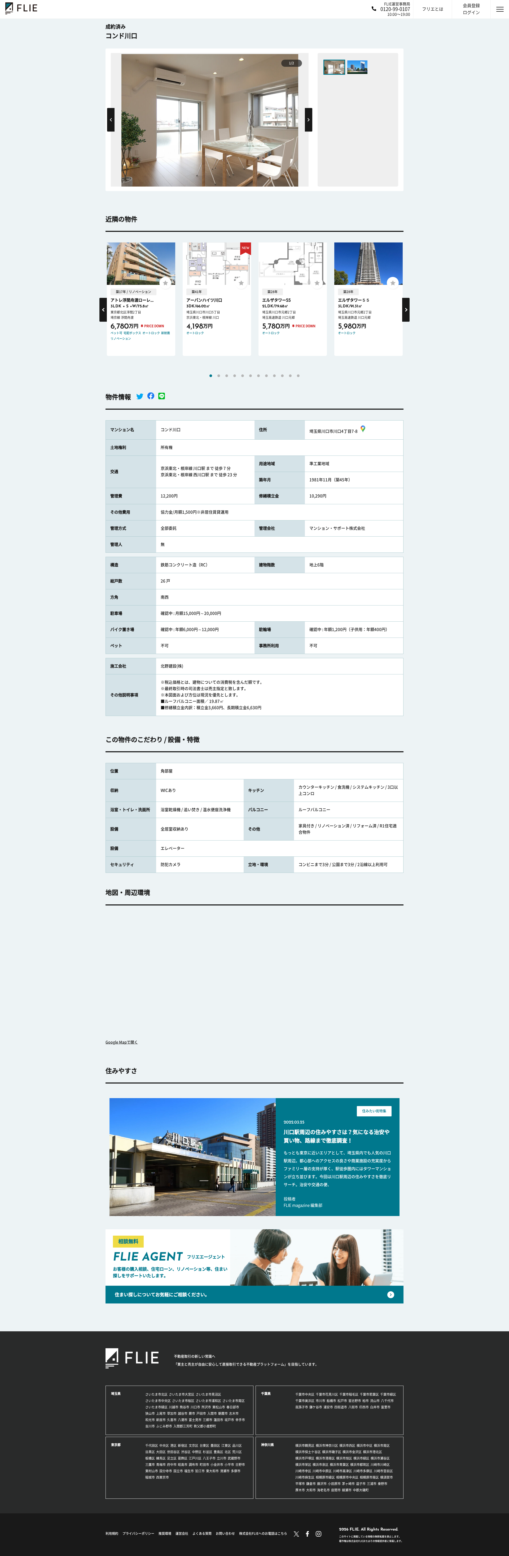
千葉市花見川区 (327, 1394)
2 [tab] (218, 375)
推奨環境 (165, 1533)
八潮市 (182, 1419)
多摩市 (235, 1471)
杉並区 (207, 1451)
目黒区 (150, 1451)
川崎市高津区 (342, 1471)
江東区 (226, 1445)
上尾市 (161, 1413)
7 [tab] (258, 375)
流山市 (375, 1400)
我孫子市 (301, 1407)
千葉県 (266, 1393)
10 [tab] (282, 375)
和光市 (150, 1419)
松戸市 (342, 1400)
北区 (228, 1451)
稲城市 (150, 1477)
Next (308, 119)
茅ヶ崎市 (348, 1483)
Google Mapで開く (122, 1042)
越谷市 (182, 1413)
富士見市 (195, 1419)
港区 (173, 1445)
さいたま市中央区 (158, 1400)
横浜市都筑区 (359, 1464)
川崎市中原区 (322, 1471)
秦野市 (382, 1483)
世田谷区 (173, 1451)
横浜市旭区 (344, 1458)
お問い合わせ (225, 1533)
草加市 (172, 1413)
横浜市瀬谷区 (380, 1458)
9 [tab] (274, 375)
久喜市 (172, 1419)
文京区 (193, 1445)
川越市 (173, 1407)
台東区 (204, 1445)
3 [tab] (226, 375)
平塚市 (300, 1483)
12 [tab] (298, 375)
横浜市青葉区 (339, 1464)
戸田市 (201, 1413)
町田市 (204, 1464)
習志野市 (354, 1400)
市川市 (320, 1400)
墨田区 (215, 1445)
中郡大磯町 (361, 1490)
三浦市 (371, 1483)
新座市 (161, 1419)
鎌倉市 (311, 1483)
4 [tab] (234, 375)
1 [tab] (210, 375)
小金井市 (216, 1464)
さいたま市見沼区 (208, 1394)
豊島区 (218, 1451)
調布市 (193, 1464)
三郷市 (207, 1419)
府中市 (172, 1464)
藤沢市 (322, 1483)
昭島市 (182, 1464)
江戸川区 (195, 1458)
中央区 (164, 1445)
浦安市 (328, 1407)
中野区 (196, 1451)
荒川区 (237, 1451)
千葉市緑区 (388, 1394)
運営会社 (181, 1533)
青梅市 (161, 1464)
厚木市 (300, 1490)
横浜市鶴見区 (304, 1445)
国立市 (178, 1471)
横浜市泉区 (320, 1464)
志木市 (234, 1413)
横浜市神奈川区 (327, 1445)
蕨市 (192, 1413)
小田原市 (334, 1483)
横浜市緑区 (361, 1458)
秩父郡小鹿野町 (205, 1426)
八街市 (353, 1407)
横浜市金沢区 (352, 1451)
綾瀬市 (347, 1490)
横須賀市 (386, 1477)
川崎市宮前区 (383, 1471)
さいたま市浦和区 (208, 1400)
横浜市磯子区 (331, 1451)
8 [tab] (266, 375)
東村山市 (151, 1471)
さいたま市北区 (156, 1394)
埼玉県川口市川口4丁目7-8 (333, 431)
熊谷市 (184, 1407)
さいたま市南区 (233, 1400)
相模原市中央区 (347, 1477)
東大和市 (212, 1471)
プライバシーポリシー (138, 1533)
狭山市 (150, 1413)
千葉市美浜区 (304, 1400)
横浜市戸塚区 (304, 1458)
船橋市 (331, 1400)
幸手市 (240, 1419)
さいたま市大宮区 (181, 1394)
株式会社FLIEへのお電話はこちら (263, 1533)
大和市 (311, 1490)
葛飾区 (182, 1458)
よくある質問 (202, 1533)
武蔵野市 (234, 1458)
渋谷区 (186, 1451)
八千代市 (387, 1400)
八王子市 (209, 1458)
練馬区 (161, 1458)
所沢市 (206, 1407)
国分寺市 (165, 1471)
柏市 (365, 1400)
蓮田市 (218, 1419)
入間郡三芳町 (182, 1426)
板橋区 (150, 1458)
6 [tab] (250, 375)
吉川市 (150, 1426)
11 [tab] (290, 375)
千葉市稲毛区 (348, 1394)
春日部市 (232, 1407)
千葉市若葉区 (369, 1394)
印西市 (364, 1407)
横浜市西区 (347, 1445)
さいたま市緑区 (156, 1407)
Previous (111, 119)
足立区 (172, 1458)
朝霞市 (223, 1413)
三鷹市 (150, 1464)
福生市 (189, 1471)
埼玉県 (116, 1393)
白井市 (375, 1407)
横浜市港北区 (372, 1451)
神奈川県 (267, 1444)
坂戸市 (229, 1419)
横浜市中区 (364, 1445)
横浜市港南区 (325, 1458)
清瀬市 (225, 1471)
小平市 (229, 1464)
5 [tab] (242, 375)
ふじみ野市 (164, 1426)
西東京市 (162, 1477)
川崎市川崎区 (380, 1464)
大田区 (161, 1451)
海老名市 (323, 1490)
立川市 (221, 1458)
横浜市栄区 (303, 1464)
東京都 (116, 1444)
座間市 (336, 1490)
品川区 (237, 1445)
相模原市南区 (369, 1477)
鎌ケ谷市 (315, 1407)
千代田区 (151, 1445)
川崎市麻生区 (304, 1477)
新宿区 (182, 1445)
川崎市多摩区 (362, 1471)
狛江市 (200, 1471)
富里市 (385, 1407)
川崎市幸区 (303, 1471)
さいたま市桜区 (183, 1400)
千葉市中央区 (304, 1394)
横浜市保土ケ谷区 (308, 1451)
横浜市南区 (382, 1445)
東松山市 (218, 1407)
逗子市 (361, 1483)
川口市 (195, 1407)
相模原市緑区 (325, 1477)
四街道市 (340, 1407)
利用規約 (112, 1533)
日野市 (240, 1464)
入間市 (212, 1413)
